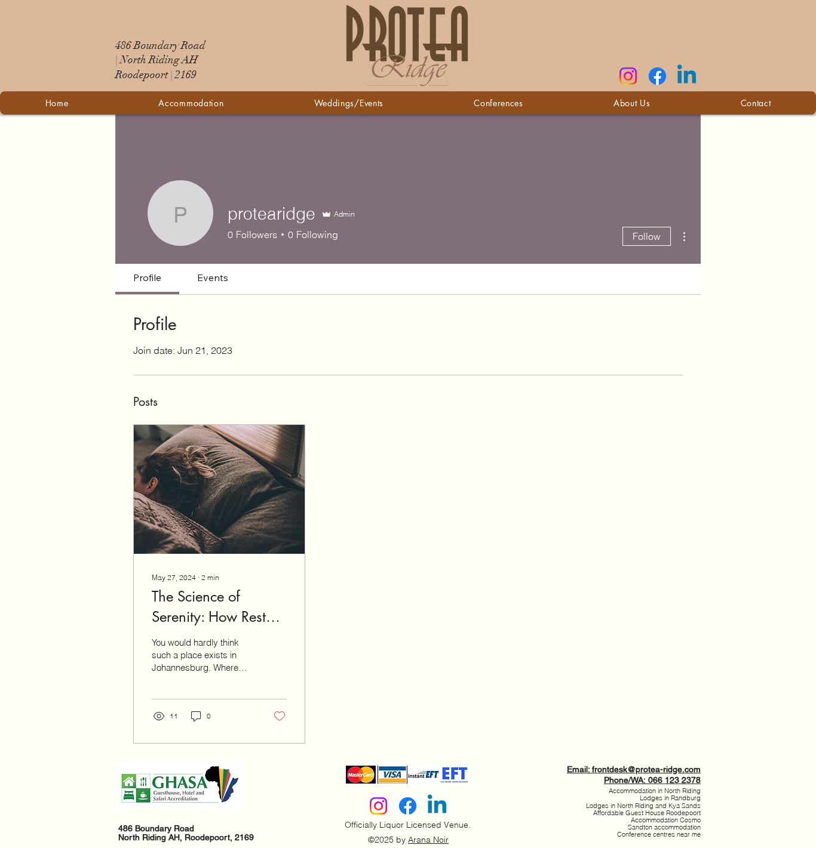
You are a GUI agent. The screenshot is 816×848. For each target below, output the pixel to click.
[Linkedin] (686, 76)
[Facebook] (657, 76)
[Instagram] (628, 76)
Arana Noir (428, 839)
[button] (349, 103)
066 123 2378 (674, 780)
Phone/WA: (626, 780)
